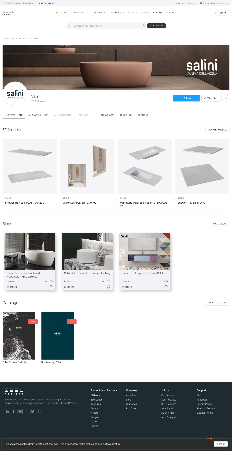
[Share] (226, 98)
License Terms (205, 412)
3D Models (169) (38, 115)
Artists (94, 412)
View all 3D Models (217, 129)
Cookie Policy (112, 444)
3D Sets (132, 12)
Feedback (202, 399)
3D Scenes (96, 12)
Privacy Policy (204, 404)
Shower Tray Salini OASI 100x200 (24, 202)
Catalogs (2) (106, 115)
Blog (128, 399)
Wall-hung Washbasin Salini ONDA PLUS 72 (143, 204)
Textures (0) (84, 115)
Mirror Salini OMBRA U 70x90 (79, 202)
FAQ (199, 395)
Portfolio (131, 408)
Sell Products (168, 399)
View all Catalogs (218, 302)
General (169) (14, 115)
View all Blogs (220, 223)
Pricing (170, 12)
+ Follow (186, 98)
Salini (11, 281)
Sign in (222, 12)
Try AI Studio (48, 3)
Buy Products (168, 404)
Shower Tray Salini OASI (191, 202)
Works (145, 12)
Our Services (168, 395)
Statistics (131, 404)
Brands (157, 12)
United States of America (215, 3)
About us (142, 115)
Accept (221, 444)
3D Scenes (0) (62, 115)
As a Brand (167, 408)
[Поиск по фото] (143, 25)
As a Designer (169, 417)
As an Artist (167, 412)
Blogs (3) (125, 115)
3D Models (77, 12)
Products (60, 12)
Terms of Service (206, 408)
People (95, 417)
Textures (115, 12)
